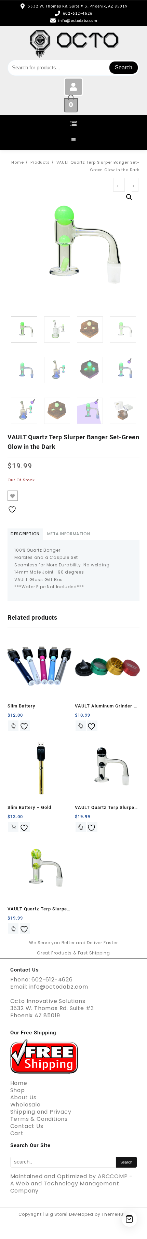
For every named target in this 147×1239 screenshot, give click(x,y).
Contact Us (26, 1126)
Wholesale (25, 1105)
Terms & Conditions (39, 1119)
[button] (73, 124)
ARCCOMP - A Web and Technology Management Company (71, 1183)
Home (18, 1083)
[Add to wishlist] (13, 496)
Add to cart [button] (13, 827)
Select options (13, 725)
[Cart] (129, 1219)
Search (123, 67)
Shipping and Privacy (40, 1112)
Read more (81, 827)
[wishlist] (25, 725)
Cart (17, 1133)
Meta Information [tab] (68, 534)
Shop (17, 1090)
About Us (23, 1097)
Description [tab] (25, 534)
